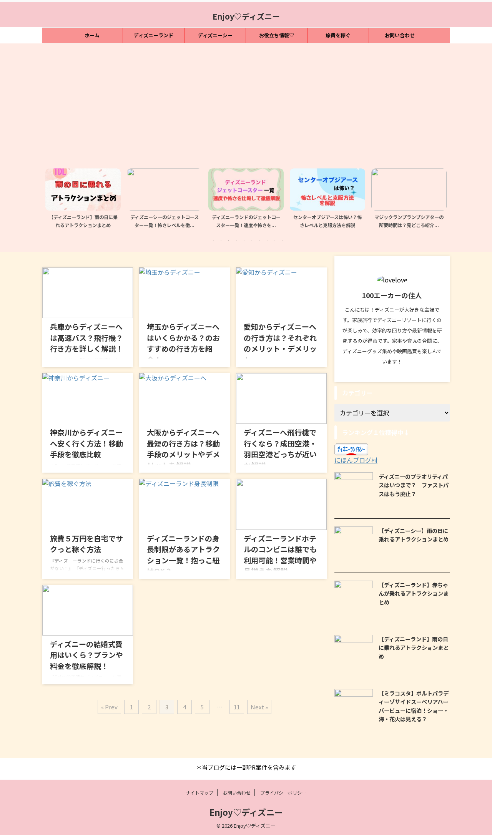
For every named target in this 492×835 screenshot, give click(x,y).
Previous (52, 196)
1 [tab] (213, 240)
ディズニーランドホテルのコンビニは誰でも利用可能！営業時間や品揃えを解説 (280, 554)
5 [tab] (244, 240)
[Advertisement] (246, 105)
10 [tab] (282, 240)
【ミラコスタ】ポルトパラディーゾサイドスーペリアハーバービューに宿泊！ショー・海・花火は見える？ (414, 706)
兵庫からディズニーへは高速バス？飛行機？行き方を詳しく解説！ (86, 337)
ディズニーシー (215, 35)
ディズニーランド (153, 35)
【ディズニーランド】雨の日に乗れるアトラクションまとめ (414, 647)
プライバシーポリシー (283, 792)
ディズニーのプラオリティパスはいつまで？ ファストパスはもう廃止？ (414, 485)
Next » (259, 707)
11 (237, 707)
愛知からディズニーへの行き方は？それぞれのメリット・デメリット (280, 343)
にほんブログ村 (355, 460)
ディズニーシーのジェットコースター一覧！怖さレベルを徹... (109, 221)
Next (439, 196)
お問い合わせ (400, 35)
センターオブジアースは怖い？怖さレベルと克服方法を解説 (272, 221)
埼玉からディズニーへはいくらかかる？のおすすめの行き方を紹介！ (183, 343)
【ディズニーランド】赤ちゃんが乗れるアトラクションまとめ (414, 593)
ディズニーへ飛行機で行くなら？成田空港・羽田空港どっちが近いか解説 (280, 448)
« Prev (109, 707)
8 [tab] (267, 240)
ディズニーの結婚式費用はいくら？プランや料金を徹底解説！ (86, 655)
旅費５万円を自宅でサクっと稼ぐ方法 (86, 543)
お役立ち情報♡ (276, 35)
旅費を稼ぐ (338, 35)
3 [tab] (229, 240)
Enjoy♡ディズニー (246, 16)
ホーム (92, 35)
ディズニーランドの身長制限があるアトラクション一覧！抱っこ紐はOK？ (183, 554)
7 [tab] (259, 240)
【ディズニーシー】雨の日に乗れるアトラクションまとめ (414, 534)
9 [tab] (275, 240)
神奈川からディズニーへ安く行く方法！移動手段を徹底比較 (86, 443)
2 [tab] (221, 240)
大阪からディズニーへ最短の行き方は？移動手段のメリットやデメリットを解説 (183, 448)
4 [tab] (236, 240)
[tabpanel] (108, 200)
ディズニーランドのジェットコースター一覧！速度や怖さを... (190, 221)
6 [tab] (252, 240)
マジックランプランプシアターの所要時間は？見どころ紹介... (353, 221)
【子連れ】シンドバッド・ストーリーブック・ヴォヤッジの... (434, 221)
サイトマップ (199, 792)
